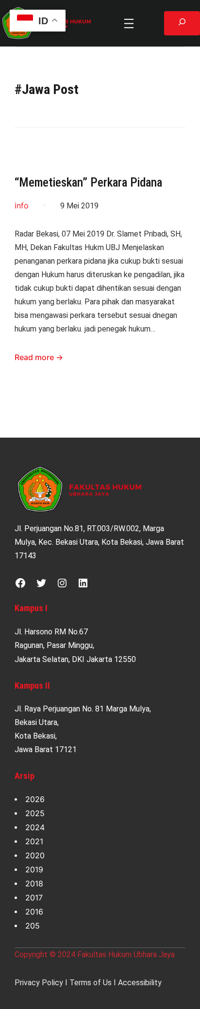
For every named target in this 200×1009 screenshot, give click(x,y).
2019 (34, 869)
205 (32, 925)
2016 (34, 911)
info (22, 205)
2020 (35, 855)
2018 (34, 883)
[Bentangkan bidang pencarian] (182, 23)
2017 (34, 897)
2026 (35, 799)
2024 (35, 827)
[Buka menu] (129, 24)
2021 (34, 841)
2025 (35, 813)
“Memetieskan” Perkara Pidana (88, 182)
